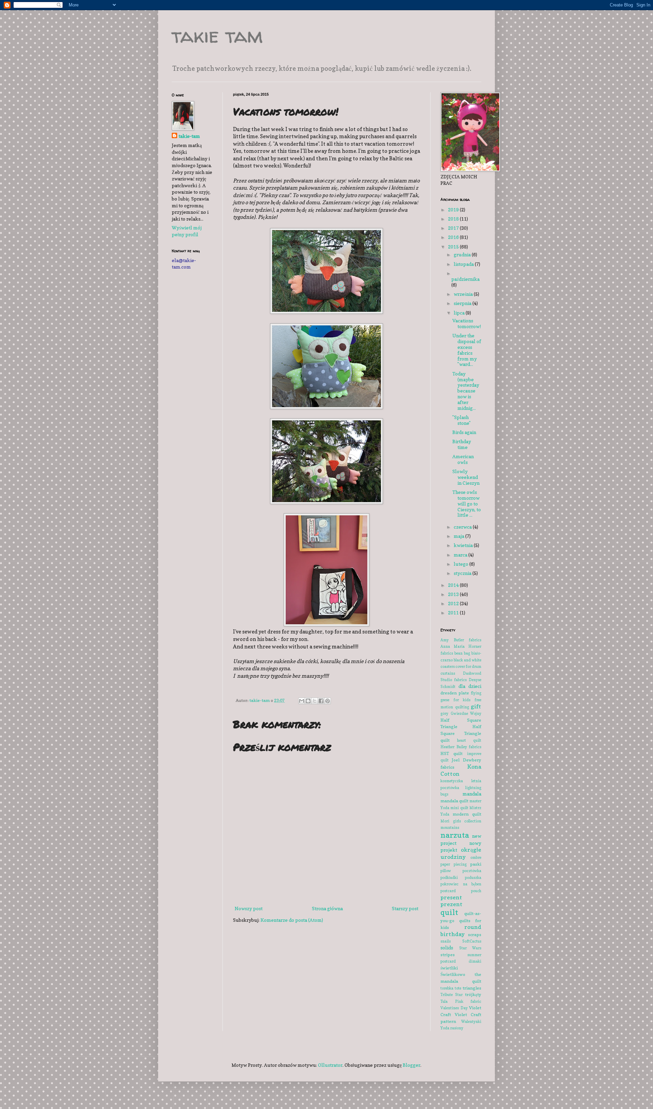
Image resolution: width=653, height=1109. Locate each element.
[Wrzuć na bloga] (308, 700)
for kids (461, 699)
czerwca (463, 527)
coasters (447, 666)
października (465, 279)
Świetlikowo (452, 974)
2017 (454, 228)
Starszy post (405, 908)
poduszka (473, 877)
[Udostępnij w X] (314, 700)
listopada (464, 264)
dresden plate (454, 692)
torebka (446, 988)
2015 (454, 247)
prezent (451, 904)
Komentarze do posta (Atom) (292, 920)
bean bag (462, 653)
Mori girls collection (460, 821)
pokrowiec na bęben (460, 884)
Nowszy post (249, 908)
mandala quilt (454, 800)
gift (476, 706)
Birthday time (461, 444)
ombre (475, 857)
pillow (445, 870)
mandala (472, 794)
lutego (461, 564)
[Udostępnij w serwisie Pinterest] (327, 700)
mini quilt (459, 807)
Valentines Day (454, 1008)
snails (445, 941)
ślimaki (475, 961)
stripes (447, 954)
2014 (454, 585)
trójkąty (473, 994)
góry (444, 713)
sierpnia (463, 303)
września (464, 294)
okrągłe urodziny (460, 853)
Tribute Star (451, 994)
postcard (448, 890)
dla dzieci (470, 686)
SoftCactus (471, 941)
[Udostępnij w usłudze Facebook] (321, 700)
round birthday (460, 930)
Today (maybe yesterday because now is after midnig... (465, 391)
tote (458, 988)
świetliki (449, 967)
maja (459, 536)
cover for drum (468, 666)
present (451, 897)
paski (475, 864)
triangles (472, 988)
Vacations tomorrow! (466, 323)
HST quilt (451, 753)
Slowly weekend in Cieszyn (466, 477)
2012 (454, 603)
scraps (474, 934)
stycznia (463, 573)
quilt (449, 912)
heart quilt (469, 740)
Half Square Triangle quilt (460, 733)
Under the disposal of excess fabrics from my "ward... (466, 350)
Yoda (444, 1028)
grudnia (463, 254)
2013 (454, 594)
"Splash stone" (461, 420)
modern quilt (467, 814)
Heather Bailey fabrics (460, 746)
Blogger (411, 1065)
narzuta (454, 834)
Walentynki (471, 1021)
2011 (454, 612)
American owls (463, 459)
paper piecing (453, 864)
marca (461, 555)
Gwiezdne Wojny (466, 713)
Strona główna (327, 908)
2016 (454, 237)
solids (446, 947)
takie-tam (189, 136)
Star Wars (470, 948)
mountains (449, 827)
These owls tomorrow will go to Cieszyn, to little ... (466, 503)
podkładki (449, 877)
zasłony (456, 1028)
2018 (454, 219)
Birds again (464, 432)
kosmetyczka (451, 780)
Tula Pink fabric (460, 1001)
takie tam (217, 35)
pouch (476, 890)
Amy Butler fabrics (460, 640)
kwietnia (464, 545)
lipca (460, 313)
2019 (454, 209)
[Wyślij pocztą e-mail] (301, 700)
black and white (467, 660)
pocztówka (472, 870)
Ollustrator (330, 1065)
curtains (447, 673)
